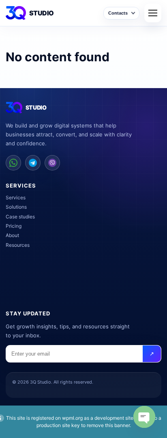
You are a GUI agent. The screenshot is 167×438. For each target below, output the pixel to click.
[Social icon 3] (52, 162)
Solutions (16, 207)
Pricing (13, 226)
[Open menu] (152, 13)
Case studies (20, 217)
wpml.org (72, 418)
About (12, 235)
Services (16, 197)
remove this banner (108, 425)
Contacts (118, 13)
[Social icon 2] (33, 162)
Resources (18, 245)
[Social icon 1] (13, 162)
